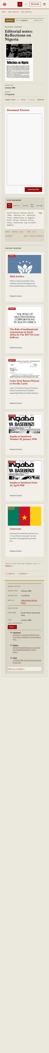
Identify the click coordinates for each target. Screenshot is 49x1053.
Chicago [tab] (39, 205)
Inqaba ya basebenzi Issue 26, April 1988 (23, 484)
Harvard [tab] (17, 205)
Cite (28, 100)
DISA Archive (26, 12)
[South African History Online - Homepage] (4, 4)
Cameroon (15, 529)
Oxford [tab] (25, 205)
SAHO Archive (13, 12)
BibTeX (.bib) (18, 232)
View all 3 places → (16, 669)
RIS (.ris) (32, 232)
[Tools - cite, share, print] (25, 4)
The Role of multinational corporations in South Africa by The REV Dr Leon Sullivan (24, 333)
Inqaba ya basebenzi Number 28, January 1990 (23, 438)
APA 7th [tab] (9, 205)
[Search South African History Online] (19, 4)
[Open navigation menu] (44, 4)
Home (3, 12)
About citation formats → (34, 236)
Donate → (9, 566)
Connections (11, 100)
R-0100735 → (23, 574)
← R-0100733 (10, 574)
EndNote (9, 236)
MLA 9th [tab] (32, 205)
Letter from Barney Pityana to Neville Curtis (24, 382)
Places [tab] (12, 627)
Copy (40, 213)
